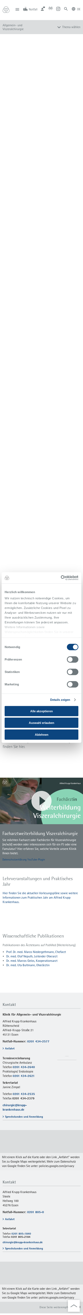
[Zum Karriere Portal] (50, 8)
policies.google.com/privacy (56, 1166)
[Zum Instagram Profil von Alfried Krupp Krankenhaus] (58, 8)
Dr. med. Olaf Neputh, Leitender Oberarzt (31, 956)
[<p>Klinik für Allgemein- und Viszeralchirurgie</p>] (41, 1150)
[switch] (72, 659)
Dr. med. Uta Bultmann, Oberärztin (28, 965)
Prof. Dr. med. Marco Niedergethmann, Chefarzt (36, 952)
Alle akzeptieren (41, 711)
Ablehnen (41, 734)
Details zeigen (60, 699)
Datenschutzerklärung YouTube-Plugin (23, 859)
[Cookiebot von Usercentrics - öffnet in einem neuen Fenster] (60, 577)
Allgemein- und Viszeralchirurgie (13, 27)
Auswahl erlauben (41, 722)
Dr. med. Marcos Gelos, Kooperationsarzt (31, 961)
